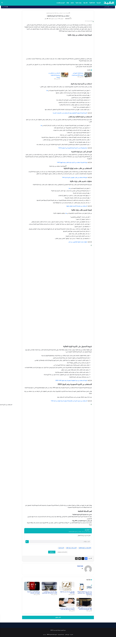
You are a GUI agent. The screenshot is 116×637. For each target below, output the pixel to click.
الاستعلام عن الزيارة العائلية (84, 548)
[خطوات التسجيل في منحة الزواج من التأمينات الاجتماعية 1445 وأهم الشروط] (49, 586)
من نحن (44, 634)
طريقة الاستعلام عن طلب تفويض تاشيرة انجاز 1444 (74, 177)
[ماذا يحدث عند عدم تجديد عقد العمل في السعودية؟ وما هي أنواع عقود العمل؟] (66, 602)
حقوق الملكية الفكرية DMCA (52, 634)
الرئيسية (99, 3)
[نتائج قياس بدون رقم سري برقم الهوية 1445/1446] (66, 586)
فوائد (67, 3)
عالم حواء (85, 3)
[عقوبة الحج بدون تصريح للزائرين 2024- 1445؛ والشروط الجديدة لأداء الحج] (84, 602)
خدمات (64, 13)
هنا (47, 90)
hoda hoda (67, 18)
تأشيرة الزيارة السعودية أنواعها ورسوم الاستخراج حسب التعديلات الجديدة (70, 113)
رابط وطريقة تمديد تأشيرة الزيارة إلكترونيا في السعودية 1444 (72, 148)
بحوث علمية (78, 3)
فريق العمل (67, 634)
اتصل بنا (71, 634)
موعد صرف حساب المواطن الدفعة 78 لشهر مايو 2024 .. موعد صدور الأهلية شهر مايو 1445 (84, 593)
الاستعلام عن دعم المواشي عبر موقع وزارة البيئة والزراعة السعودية (54, 75)
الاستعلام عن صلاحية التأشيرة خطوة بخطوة (76, 206)
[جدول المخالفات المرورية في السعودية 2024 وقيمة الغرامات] (88, 74)
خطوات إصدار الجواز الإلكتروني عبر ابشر (78, 242)
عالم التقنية (92, 3)
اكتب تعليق (58, 617)
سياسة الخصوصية (61, 634)
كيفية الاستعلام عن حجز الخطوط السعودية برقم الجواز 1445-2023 (71, 380)
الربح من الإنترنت (60, 3)
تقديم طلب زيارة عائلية (71, 548)
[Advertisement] (58, 46)
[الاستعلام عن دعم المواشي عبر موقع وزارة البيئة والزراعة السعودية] (64, 74)
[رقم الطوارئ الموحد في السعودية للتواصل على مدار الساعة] (32, 586)
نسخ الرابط (52, 552)
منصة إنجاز (61, 548)
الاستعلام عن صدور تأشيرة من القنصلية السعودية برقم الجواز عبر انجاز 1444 (69, 401)
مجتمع (72, 3)
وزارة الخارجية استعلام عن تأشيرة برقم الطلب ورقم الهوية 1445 (72, 162)
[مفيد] (109, 2)
